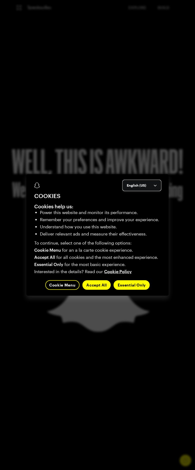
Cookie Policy (118, 271)
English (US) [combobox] (136, 185)
